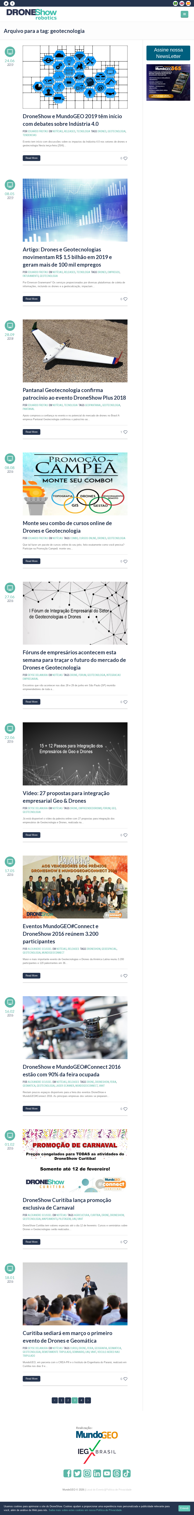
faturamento (31, 275)
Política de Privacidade (118, 1489)
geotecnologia (117, 131)
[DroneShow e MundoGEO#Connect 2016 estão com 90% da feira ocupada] (75, 1027)
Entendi (184, 1508)
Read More (32, 158)
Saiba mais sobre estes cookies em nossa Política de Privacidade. (85, 1510)
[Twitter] (6, 3)
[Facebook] (12, 3)
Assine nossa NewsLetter (168, 53)
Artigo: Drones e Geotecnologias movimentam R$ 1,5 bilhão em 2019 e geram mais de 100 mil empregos (67, 257)
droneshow (93, 948)
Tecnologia (83, 131)
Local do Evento (95, 1489)
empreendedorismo (90, 808)
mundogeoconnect (53, 952)
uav (74, 1218)
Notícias (58, 131)
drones (102, 131)
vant (102, 1085)
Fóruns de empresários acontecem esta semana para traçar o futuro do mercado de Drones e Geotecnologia (74, 660)
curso (73, 1348)
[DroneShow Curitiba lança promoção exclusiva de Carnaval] (75, 1160)
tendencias (30, 135)
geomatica (29, 1085)
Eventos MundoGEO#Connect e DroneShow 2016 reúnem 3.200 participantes (61, 933)
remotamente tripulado (56, 1351)
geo (114, 808)
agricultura (81, 1215)
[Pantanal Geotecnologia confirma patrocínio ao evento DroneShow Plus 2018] (75, 350)
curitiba (95, 1215)
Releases (69, 131)
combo (74, 538)
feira (113, 1081)
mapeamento (49, 1218)
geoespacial (109, 948)
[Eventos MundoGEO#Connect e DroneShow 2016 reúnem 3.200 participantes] (75, 887)
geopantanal (93, 405)
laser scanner (65, 1085)
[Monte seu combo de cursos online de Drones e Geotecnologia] (75, 483)
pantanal (28, 408)
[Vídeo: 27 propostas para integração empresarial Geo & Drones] (75, 753)
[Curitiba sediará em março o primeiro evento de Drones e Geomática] (75, 1293)
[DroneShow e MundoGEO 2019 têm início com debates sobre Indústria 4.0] (75, 77)
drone (73, 675)
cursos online (87, 538)
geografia (101, 1348)
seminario (78, 1351)
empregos (114, 272)
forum (82, 675)
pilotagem (65, 1218)
